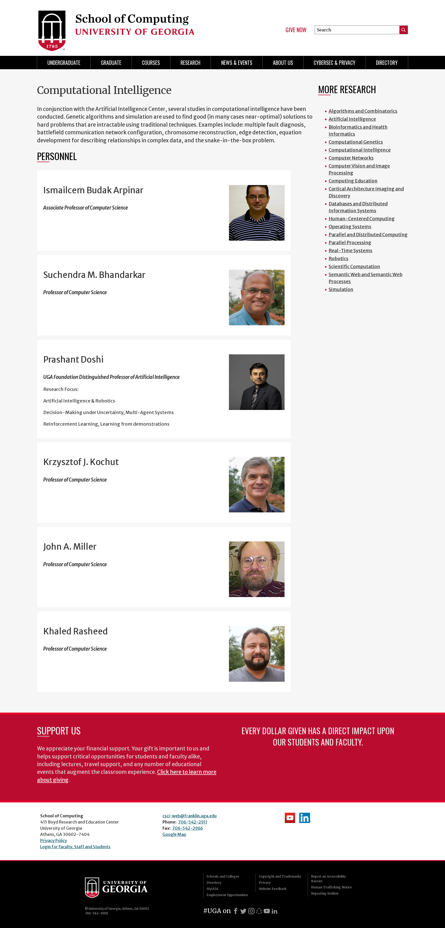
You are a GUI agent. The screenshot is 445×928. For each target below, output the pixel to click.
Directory (387, 62)
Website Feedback (272, 889)
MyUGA (212, 889)
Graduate (111, 62)
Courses (151, 62)
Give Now (296, 30)
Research (190, 62)
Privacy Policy (53, 840)
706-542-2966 (187, 828)
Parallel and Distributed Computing (368, 235)
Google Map (174, 834)
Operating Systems (350, 227)
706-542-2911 (192, 822)
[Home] (127, 25)
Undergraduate (63, 62)
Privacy (265, 883)
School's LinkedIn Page (305, 818)
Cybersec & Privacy (334, 62)
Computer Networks (351, 158)
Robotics (338, 258)
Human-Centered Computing (362, 219)
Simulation (341, 289)
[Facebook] (236, 911)
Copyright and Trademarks (280, 876)
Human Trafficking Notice (331, 887)
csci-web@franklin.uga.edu (189, 815)
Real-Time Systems (350, 250)
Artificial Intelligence (352, 119)
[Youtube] (267, 911)
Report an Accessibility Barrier (328, 878)
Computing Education (353, 181)
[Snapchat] (259, 911)
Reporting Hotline (325, 893)
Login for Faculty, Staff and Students (75, 846)
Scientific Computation (354, 266)
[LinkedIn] (274, 911)
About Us (283, 62)
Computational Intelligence (360, 150)
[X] (243, 911)
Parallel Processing (350, 243)
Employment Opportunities (227, 895)
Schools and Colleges (223, 876)
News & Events (236, 62)
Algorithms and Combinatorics (363, 111)
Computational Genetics (356, 142)
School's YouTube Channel (290, 818)
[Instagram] (251, 911)
